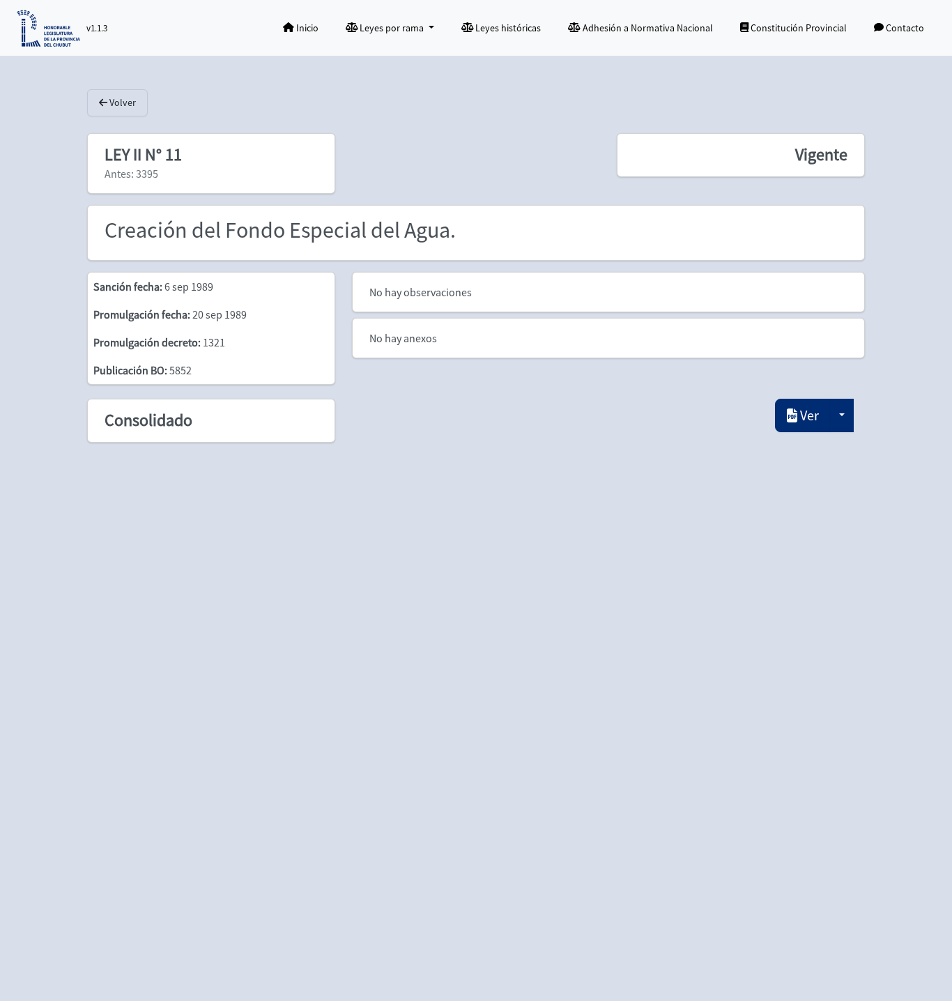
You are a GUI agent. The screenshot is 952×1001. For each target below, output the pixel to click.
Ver (808, 415)
